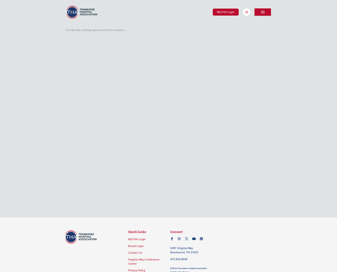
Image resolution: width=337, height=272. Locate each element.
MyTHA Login (225, 12)
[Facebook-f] (171, 238)
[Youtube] (194, 238)
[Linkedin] (201, 238)
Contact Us (135, 253)
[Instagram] (179, 238)
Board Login (136, 246)
